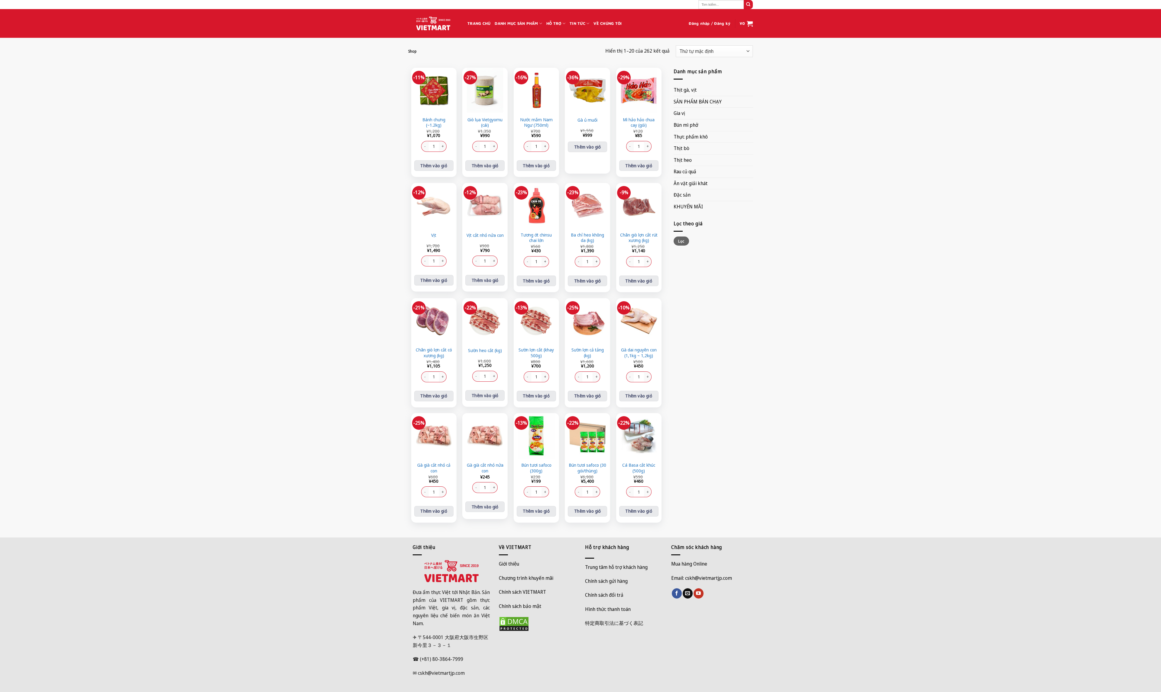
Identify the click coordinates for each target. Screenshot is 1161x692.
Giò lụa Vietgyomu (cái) (484, 122)
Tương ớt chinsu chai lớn (536, 237)
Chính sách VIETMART (522, 592)
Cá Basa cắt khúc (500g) (638, 468)
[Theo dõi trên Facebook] (677, 593)
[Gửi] (748, 4)
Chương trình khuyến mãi (526, 578)
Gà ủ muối (587, 120)
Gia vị (679, 113)
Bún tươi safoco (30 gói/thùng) (587, 468)
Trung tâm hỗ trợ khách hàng (616, 567)
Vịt (433, 235)
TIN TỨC (577, 23)
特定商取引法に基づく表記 (614, 623)
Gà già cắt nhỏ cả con (433, 468)
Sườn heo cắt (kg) (485, 350)
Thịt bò (681, 148)
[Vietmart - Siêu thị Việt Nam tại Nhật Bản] (433, 24)
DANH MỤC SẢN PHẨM (516, 23)
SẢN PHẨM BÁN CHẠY (698, 101)
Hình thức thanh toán (608, 609)
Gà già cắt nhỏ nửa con (485, 468)
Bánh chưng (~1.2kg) (433, 122)
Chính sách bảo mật (520, 606)
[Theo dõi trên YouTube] (699, 593)
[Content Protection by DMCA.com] (514, 623)
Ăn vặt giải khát (690, 183)
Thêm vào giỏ (433, 165)
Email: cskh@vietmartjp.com (701, 578)
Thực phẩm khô (691, 136)
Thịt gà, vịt (685, 89)
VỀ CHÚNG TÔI (608, 23)
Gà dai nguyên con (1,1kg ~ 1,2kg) (639, 352)
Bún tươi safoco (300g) (536, 468)
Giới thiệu (509, 563)
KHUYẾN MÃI (688, 206)
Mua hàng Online (689, 563)
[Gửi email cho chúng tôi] (688, 593)
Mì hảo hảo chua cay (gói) (639, 122)
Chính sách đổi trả (604, 595)
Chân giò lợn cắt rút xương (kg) (639, 237)
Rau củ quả (685, 171)
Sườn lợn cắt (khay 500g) (536, 352)
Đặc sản (682, 194)
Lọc (681, 241)
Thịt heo (683, 160)
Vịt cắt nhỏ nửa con (485, 235)
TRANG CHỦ (478, 23)
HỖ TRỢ (553, 23)
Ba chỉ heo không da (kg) (587, 237)
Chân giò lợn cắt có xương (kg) (434, 352)
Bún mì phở (686, 125)
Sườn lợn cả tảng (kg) (587, 352)
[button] (709, 23)
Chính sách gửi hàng (606, 581)
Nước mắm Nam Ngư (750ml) (536, 122)
